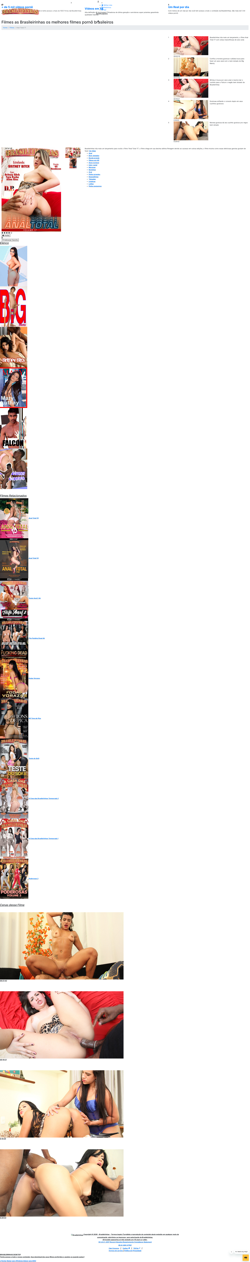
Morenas (92, 167)
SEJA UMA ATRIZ (125, 1245)
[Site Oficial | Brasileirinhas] (21, 11)
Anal (90, 153)
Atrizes (50, 11)
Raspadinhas (93, 177)
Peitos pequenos (95, 186)
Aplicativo (87, 11)
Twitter (125, 1248)
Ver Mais (92, 151)
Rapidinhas (66, 11)
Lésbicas (92, 181)
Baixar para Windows (15, 1261)
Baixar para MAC (29, 1261)
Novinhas (92, 170)
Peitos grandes (94, 174)
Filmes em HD (94, 160)
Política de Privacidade (132, 1251)
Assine (100, 18)
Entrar (94, 11)
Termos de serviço (116, 1251)
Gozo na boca (94, 163)
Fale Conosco (114, 1248)
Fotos (73, 11)
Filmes (44, 11)
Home (5, 28)
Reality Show (79, 12)
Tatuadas (92, 179)
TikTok (136, 1248)
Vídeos (57, 11)
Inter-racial (93, 165)
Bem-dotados (94, 156)
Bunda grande (94, 158)
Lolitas (91, 184)
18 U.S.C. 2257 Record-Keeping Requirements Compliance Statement (125, 1242)
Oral (90, 172)
